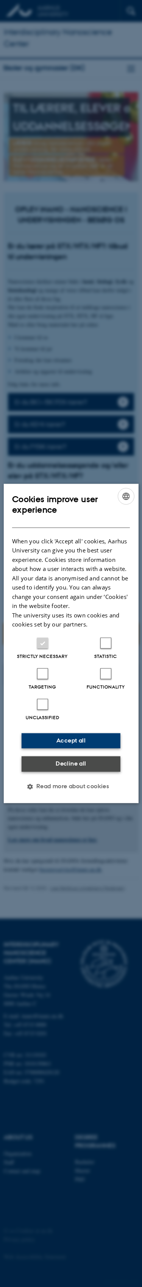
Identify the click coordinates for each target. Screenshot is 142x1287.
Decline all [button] (71, 763)
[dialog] (70, 643)
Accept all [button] (71, 740)
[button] (71, 786)
